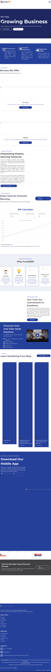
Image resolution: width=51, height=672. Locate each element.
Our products (4, 620)
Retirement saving (5, 638)
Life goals (3, 618)
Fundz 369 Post (6, 440)
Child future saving (5, 633)
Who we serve (4, 623)
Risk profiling (4, 626)
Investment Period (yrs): (30, 213)
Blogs (3, 621)
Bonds (3, 639)
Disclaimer (48, 670)
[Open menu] (50, 2)
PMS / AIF (3, 641)
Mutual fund (4, 636)
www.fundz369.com (5, 660)
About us (3, 617)
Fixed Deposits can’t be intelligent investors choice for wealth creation (25, 442)
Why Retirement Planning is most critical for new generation (41, 442)
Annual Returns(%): (41, 213)
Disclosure (43, 670)
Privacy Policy (38, 670)
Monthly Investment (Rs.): (14, 213)
